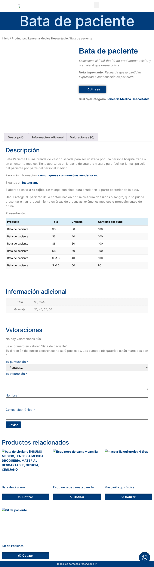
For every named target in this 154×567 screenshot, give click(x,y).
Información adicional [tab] (47, 137)
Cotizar (27, 497)
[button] (96, 5)
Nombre (13, 395)
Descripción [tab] (16, 137)
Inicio (5, 38)
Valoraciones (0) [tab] (82, 137)
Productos (19, 38)
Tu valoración (16, 373)
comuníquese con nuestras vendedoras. (68, 175)
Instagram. (30, 182)
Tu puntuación (17, 361)
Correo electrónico (20, 409)
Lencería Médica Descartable (48, 38)
